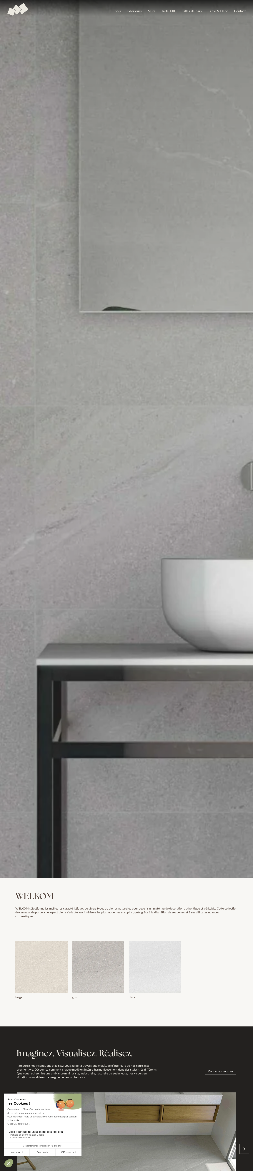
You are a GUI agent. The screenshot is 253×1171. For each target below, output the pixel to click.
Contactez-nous (218, 1071)
